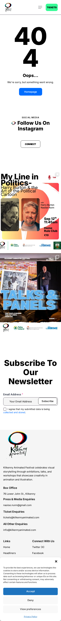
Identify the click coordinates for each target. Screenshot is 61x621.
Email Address (13, 394)
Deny (30, 600)
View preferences (30, 609)
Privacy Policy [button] (30, 616)
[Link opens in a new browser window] (30, 211)
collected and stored (14, 412)
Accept (30, 591)
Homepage (30, 91)
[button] (56, 561)
